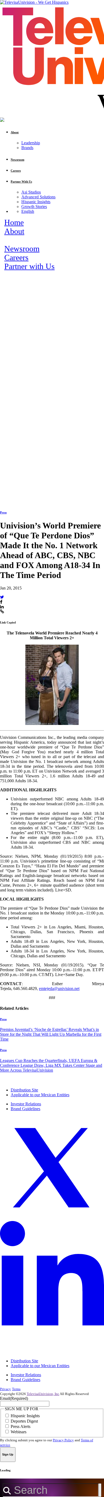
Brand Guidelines (25, 1108)
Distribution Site (24, 1090)
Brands (27, 147)
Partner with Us (29, 266)
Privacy (5, 1389)
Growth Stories (34, 206)
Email (14, 1398)
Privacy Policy (63, 1440)
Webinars (18, 1432)
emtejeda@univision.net (59, 988)
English (27, 211)
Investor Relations (26, 1104)
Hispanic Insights (35, 201)
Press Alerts (20, 1426)
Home (14, 222)
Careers (16, 257)
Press (3, 512)
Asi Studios (31, 192)
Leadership (30, 143)
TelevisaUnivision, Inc (43, 1394)
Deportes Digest (24, 1421)
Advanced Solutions (38, 197)
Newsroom (21, 248)
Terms (16, 1389)
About (14, 231)
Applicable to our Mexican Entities (40, 1094)
